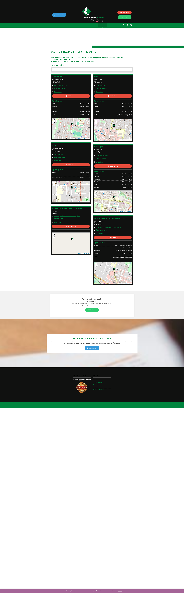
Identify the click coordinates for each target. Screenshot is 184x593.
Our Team (60, 25)
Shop (95, 25)
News (109, 25)
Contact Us (102, 25)
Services (78, 25)
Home (53, 25)
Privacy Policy (96, 384)
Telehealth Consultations (92, 338)
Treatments (87, 25)
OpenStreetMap (86, 138)
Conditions (68, 25)
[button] (131, 25)
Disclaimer (95, 387)
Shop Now (125, 17)
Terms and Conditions (98, 382)
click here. (90, 62)
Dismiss (120, 591)
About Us (116, 25)
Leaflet (79, 138)
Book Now (125, 12)
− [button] (54, 122)
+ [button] (54, 119)
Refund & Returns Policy (98, 389)
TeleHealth (59, 15)
